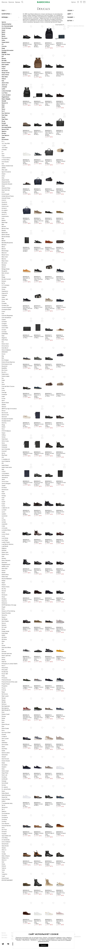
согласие (58, 937)
